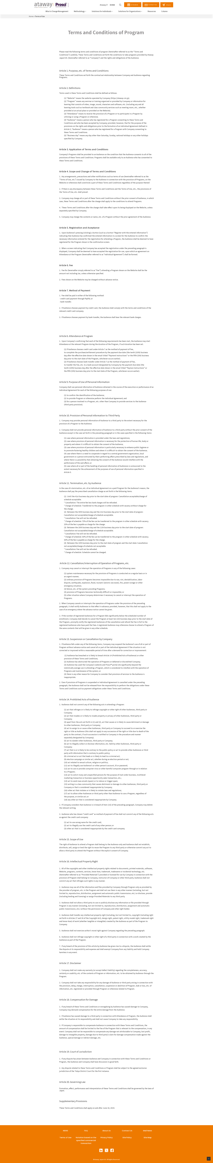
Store (168, 5)
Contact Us (152, 5)
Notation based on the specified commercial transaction (86, 1140)
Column (164, 11)
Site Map (148, 1137)
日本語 (112, 5)
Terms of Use (65, 1137)
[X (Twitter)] (106, 1150)
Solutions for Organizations (129, 11)
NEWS (65, 1130)
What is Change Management (56, 11)
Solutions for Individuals (101, 11)
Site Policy (127, 1137)
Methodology (79, 11)
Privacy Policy (107, 1137)
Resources (152, 11)
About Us (106, 1130)
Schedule (134, 5)
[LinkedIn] (101, 1150)
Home (31, 16)
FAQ (86, 1130)
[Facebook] (112, 1150)
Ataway (103, 5)
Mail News (147, 1130)
